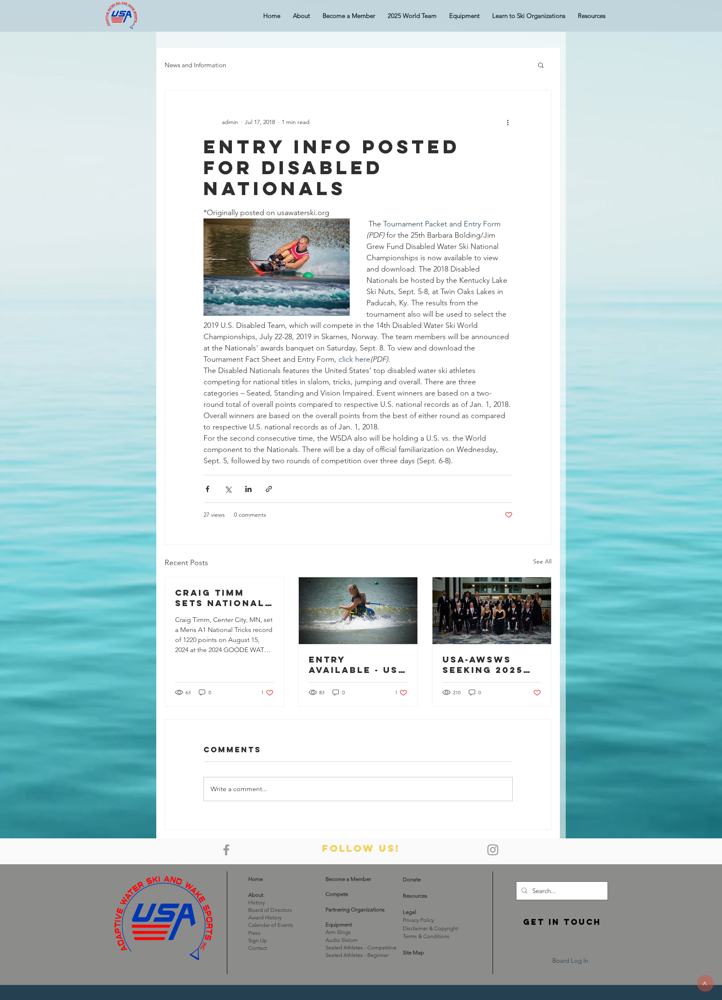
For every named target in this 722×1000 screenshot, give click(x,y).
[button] (464, 15)
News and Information (195, 65)
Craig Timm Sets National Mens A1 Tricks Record (221, 597)
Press (254, 933)
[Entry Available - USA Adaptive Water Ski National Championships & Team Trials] (358, 610)
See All (542, 561)
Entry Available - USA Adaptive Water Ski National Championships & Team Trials (357, 664)
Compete (336, 894)
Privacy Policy (418, 920)
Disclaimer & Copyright (430, 928)
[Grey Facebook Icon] (226, 850)
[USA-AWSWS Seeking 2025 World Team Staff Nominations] (491, 610)
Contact (257, 948)
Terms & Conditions (426, 936)
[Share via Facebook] (207, 489)
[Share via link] (269, 489)
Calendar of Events (270, 925)
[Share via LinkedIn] (248, 489)
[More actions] (508, 122)
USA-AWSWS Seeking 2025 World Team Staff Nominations (482, 664)
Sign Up (257, 940)
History (256, 902)
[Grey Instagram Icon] (493, 850)
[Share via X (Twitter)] (228, 489)
